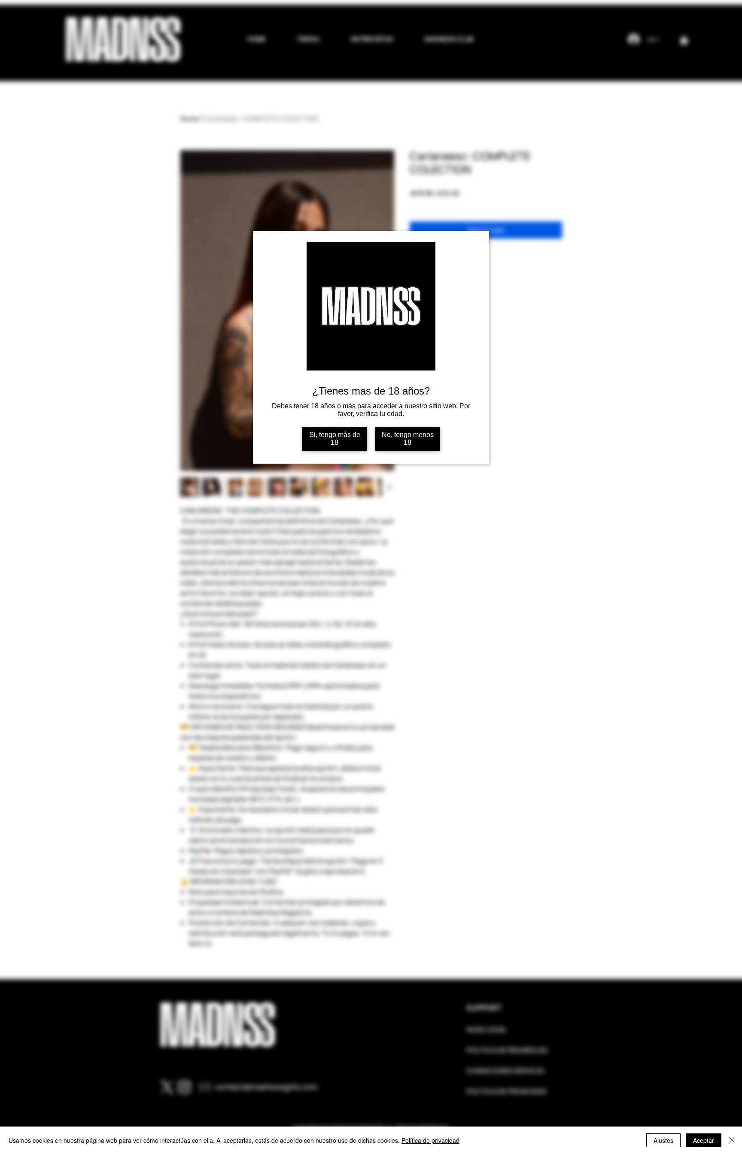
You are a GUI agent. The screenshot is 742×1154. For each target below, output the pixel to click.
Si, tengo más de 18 (334, 438)
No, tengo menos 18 (408, 438)
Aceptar (703, 1140)
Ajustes (663, 1140)
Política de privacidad (430, 1140)
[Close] (732, 1140)
